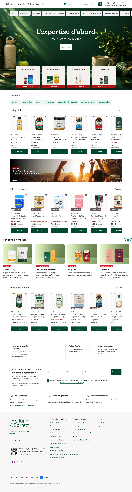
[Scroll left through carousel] (12, 134)
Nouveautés (24, 13)
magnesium (49, 102)
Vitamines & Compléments (54, 13)
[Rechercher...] (100, 4)
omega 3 (15, 102)
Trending (36, 13)
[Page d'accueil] (66, 4)
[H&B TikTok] (20, 440)
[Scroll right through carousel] (120, 134)
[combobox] (90, 4)
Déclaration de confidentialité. (71, 383)
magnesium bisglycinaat (67, 102)
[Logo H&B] (66, 5)
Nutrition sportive (111, 13)
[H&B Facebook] (15, 440)
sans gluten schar (87, 102)
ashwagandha (104, 102)
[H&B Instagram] (11, 440)
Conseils (40, 4)
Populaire (125, 13)
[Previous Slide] (126, 240)
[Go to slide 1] (12, 180)
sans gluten (27, 102)
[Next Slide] (130, 240)
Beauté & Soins (73, 13)
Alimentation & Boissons (92, 13)
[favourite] (26, 116)
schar (38, 102)
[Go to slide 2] (15, 180)
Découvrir (66, 47)
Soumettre (116, 372)
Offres (31, 4)
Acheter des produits (15, 4)
